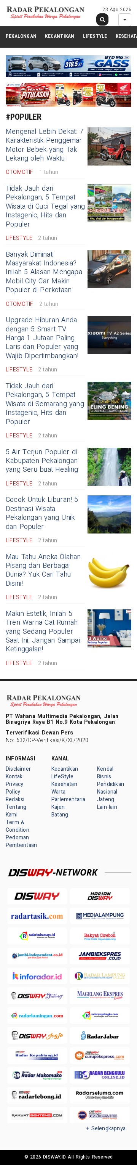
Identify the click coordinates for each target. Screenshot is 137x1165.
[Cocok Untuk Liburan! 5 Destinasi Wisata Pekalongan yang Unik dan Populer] (109, 514)
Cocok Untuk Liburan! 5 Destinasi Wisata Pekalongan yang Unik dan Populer (42, 513)
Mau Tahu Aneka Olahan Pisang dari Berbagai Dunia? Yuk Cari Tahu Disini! (43, 570)
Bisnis (104, 777)
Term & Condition (17, 826)
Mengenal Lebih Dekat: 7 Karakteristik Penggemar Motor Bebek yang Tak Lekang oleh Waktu (44, 145)
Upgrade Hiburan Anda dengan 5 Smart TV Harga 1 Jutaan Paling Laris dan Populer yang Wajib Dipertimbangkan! (42, 338)
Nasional (107, 792)
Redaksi (15, 799)
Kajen (58, 807)
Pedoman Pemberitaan (21, 841)
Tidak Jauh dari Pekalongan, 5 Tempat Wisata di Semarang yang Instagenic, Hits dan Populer (45, 404)
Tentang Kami (16, 811)
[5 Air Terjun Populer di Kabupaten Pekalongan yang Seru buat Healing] (109, 467)
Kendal (105, 769)
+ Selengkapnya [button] (106, 1129)
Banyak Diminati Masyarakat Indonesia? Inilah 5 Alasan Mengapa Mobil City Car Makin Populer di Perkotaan (44, 272)
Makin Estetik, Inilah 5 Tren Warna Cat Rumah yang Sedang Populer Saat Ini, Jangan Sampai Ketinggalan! (43, 632)
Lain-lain (107, 807)
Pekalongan (21, 36)
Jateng (105, 799)
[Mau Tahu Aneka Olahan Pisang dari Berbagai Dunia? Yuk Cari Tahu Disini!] (109, 572)
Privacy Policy (14, 788)
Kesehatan (64, 784)
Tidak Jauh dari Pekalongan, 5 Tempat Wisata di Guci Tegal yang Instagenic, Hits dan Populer (45, 206)
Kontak (14, 777)
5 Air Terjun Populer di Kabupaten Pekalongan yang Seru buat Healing (42, 461)
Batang (59, 815)
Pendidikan (110, 784)
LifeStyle (95, 36)
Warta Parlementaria (68, 795)
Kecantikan (59, 36)
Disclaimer (18, 769)
